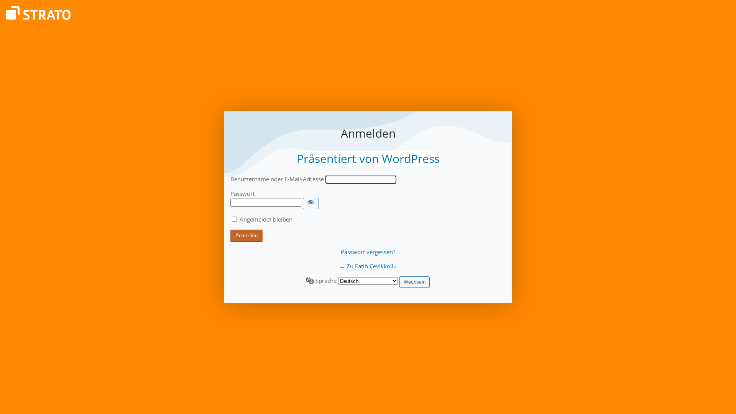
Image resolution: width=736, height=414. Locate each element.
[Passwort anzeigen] (311, 203)
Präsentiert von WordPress (368, 158)
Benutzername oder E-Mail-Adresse (277, 179)
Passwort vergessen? (368, 252)
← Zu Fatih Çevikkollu (368, 266)
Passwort (242, 193)
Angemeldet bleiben (266, 219)
